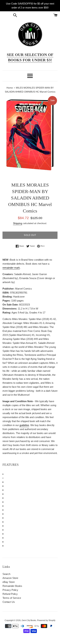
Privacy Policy (10, 590)
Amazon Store (10, 578)
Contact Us (8, 601)
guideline (24, 425)
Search (6, 574)
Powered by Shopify (46, 620)
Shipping (17, 223)
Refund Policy (10, 593)
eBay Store (8, 582)
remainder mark (11, 267)
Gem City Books (29, 620)
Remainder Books (12, 586)
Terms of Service (11, 597)
